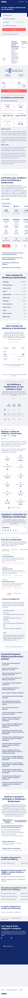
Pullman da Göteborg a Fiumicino (9, 896)
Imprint (3, 990)
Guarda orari (7, 125)
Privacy (21, 990)
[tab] (8, 75)
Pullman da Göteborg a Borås (8, 899)
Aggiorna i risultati (13, 342)
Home (2, 918)
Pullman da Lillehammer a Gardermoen (10, 912)
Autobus (8, 918)
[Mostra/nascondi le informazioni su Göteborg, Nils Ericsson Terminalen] (25, 849)
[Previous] (5, 405)
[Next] (24, 70)
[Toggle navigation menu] (26, 2)
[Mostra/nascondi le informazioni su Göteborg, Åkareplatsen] (25, 843)
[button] (8, 22)
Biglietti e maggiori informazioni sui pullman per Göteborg (13, 880)
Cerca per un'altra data (14, 366)
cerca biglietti (7, 108)
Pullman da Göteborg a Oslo (8, 863)
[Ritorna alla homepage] (3, 2)
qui (15, 375)
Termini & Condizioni (12, 990)
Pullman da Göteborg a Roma (8, 893)
